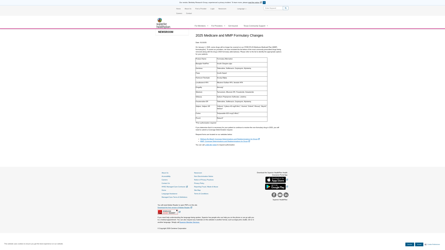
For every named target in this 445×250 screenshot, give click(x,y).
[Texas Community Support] (267, 26)
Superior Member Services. (190, 222)
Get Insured (233, 26)
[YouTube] (279, 195)
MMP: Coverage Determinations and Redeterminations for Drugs (225, 141)
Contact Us (166, 183)
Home (178, 9)
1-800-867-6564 (211, 145)
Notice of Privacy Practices (204, 180)
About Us (188, 9)
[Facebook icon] (273, 195)
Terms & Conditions (201, 194)
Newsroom (222, 9)
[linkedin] (285, 195)
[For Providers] (224, 26)
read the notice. (255, 2)
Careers (179, 13)
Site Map (197, 190)
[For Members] (207, 26)
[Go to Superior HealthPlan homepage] (164, 23)
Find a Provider (201, 9)
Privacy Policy (199, 183)
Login (212, 9)
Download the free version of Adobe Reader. (175, 207)
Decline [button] (409, 244)
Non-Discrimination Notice (203, 176)
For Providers (216, 26)
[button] (432, 244)
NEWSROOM (165, 32)
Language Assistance (169, 194)
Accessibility (166, 176)
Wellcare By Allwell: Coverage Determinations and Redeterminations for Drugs (230, 139)
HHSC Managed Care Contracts (175, 187)
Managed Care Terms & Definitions (174, 197)
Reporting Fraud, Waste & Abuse (206, 187)
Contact (189, 13)
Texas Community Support (254, 26)
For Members (200, 26)
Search (285, 8)
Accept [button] (419, 244)
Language (241, 9)
